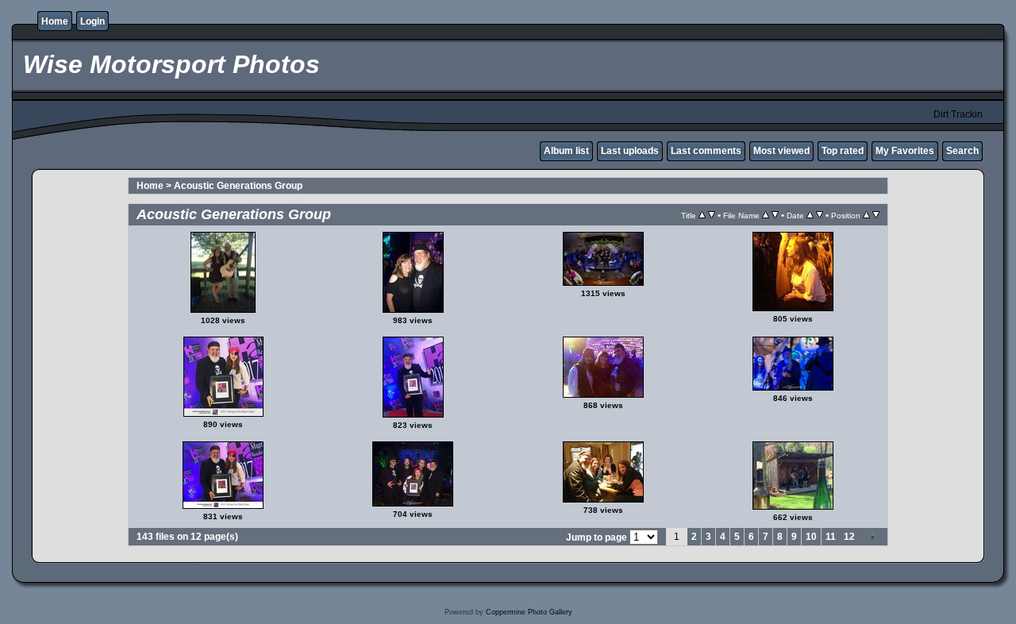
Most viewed (781, 150)
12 (849, 536)
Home (54, 21)
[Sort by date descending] (819, 215)
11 (831, 536)
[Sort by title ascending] (702, 215)
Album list (566, 150)
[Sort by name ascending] (765, 215)
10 (811, 536)
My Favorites (905, 150)
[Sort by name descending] (775, 215)
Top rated (843, 150)
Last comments (706, 150)
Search (962, 150)
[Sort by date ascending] (810, 215)
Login (92, 21)
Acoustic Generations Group (238, 185)
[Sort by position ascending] (866, 215)
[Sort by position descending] (875, 215)
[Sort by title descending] (711, 215)
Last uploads (630, 150)
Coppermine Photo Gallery (529, 612)
